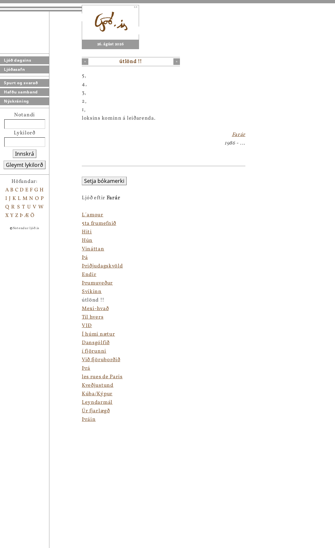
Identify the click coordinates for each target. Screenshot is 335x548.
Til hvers (92, 317)
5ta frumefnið (99, 223)
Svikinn (92, 291)
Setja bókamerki (104, 181)
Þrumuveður (97, 283)
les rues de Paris (102, 377)
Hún (87, 240)
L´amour (92, 215)
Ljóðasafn (14, 69)
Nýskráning (16, 101)
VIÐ (87, 325)
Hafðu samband (21, 92)
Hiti (87, 232)
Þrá (86, 368)
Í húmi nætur (98, 334)
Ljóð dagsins (17, 60)
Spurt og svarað (21, 83)
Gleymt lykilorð (24, 164)
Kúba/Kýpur (97, 394)
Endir (89, 274)
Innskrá (24, 153)
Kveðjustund (98, 385)
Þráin (89, 419)
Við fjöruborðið (101, 359)
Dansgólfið (96, 342)
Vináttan (93, 249)
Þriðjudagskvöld (102, 266)
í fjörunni (94, 351)
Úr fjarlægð (96, 411)
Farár (239, 134)
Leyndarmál (97, 402)
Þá (85, 257)
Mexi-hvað (95, 308)
